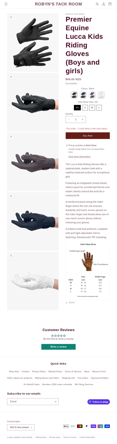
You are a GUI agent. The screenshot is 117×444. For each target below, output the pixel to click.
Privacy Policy (39, 371)
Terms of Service (73, 371)
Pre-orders (83, 378)
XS (77, 107)
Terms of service (70, 437)
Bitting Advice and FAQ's (47, 378)
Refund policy (41, 437)
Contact (25, 371)
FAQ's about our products (19, 378)
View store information (79, 156)
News (86, 371)
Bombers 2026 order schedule (57, 384)
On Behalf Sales (32, 384)
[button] (6, 4)
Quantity (69, 114)
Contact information (87, 437)
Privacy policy (54, 437)
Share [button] (72, 302)
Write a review (58, 347)
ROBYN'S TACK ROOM (23, 437)
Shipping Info (68, 378)
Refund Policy (55, 371)
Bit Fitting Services (84, 384)
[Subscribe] (55, 401)
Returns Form (99, 371)
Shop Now (14, 371)
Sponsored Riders (100, 378)
